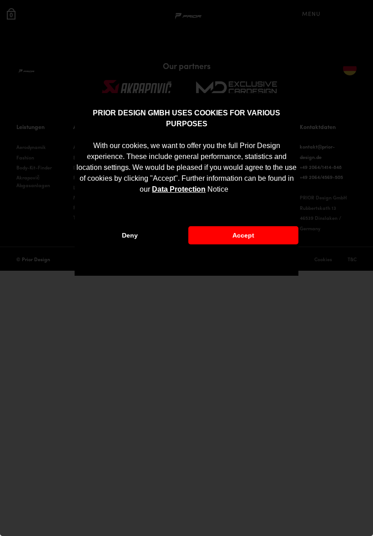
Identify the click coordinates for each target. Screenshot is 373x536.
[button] (231, 190)
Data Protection (179, 189)
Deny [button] (130, 235)
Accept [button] (243, 235)
